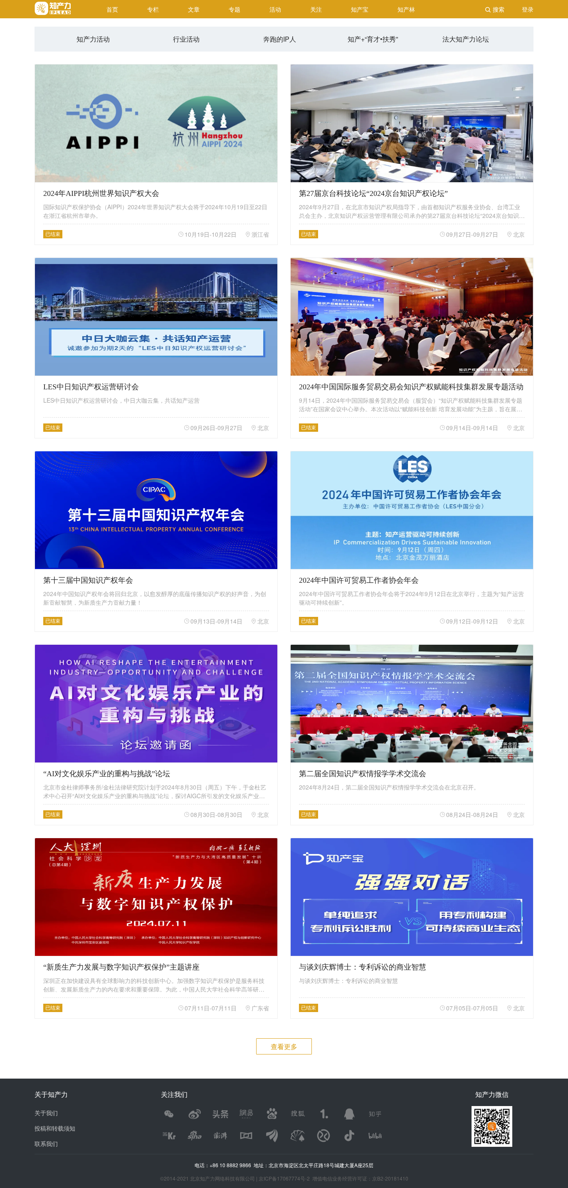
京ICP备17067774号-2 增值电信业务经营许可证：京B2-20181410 (333, 1178)
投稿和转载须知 (55, 1128)
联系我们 (46, 1143)
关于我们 (46, 1113)
